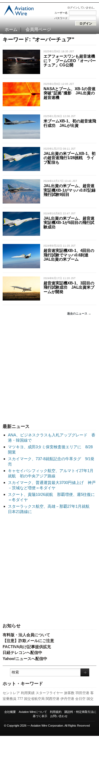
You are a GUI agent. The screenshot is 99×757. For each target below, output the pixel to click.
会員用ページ (38, 29)
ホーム (11, 29)
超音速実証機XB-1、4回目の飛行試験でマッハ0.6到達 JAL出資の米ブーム (69, 254)
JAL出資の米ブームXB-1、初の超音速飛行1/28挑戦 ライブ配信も (70, 157)
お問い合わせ (59, 716)
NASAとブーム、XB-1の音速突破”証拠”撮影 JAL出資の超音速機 (70, 93)
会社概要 (10, 711)
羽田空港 (82, 693)
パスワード (61, 18)
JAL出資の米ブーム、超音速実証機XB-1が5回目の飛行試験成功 (69, 222)
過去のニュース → (79, 313)
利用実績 (28, 693)
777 (20, 699)
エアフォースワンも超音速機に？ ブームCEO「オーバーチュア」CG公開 (70, 60)
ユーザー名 (61, 12)
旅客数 (69, 693)
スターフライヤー (49, 693)
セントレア (11, 693)
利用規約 (56, 711)
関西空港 (52, 699)
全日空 (80, 699)
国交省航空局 (34, 699)
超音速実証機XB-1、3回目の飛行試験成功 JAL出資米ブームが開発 (69, 287)
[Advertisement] (49, 369)
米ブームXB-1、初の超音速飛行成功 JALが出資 (70, 123)
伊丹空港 (67, 699)
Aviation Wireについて (33, 711)
